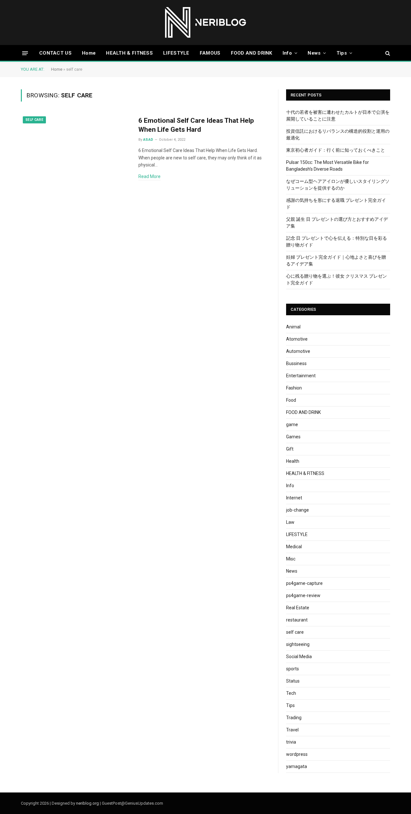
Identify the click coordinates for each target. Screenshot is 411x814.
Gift (289, 449)
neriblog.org (87, 803)
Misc (290, 558)
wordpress (297, 754)
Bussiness (296, 363)
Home (89, 53)
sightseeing (298, 644)
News (314, 53)
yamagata (296, 766)
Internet (294, 497)
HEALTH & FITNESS (129, 53)
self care (34, 119)
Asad (148, 140)
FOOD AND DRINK (251, 53)
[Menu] (25, 53)
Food (291, 400)
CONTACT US (55, 53)
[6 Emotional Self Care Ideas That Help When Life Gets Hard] (75, 149)
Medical (294, 546)
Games (293, 436)
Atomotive (297, 339)
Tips (342, 53)
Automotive (298, 351)
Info (287, 53)
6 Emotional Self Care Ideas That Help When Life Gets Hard (196, 125)
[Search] (387, 53)
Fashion (294, 387)
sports (292, 668)
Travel (292, 729)
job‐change (297, 510)
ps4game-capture (304, 583)
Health (292, 461)
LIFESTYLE (176, 53)
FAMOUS (210, 53)
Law (290, 522)
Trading (294, 717)
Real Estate (297, 607)
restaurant (297, 619)
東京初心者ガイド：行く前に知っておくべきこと (335, 150)
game (292, 424)
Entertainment (301, 375)
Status (293, 681)
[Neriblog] (205, 22)
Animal (293, 326)
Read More (149, 176)
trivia (291, 742)
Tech (291, 693)
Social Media (299, 656)
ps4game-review (303, 595)
